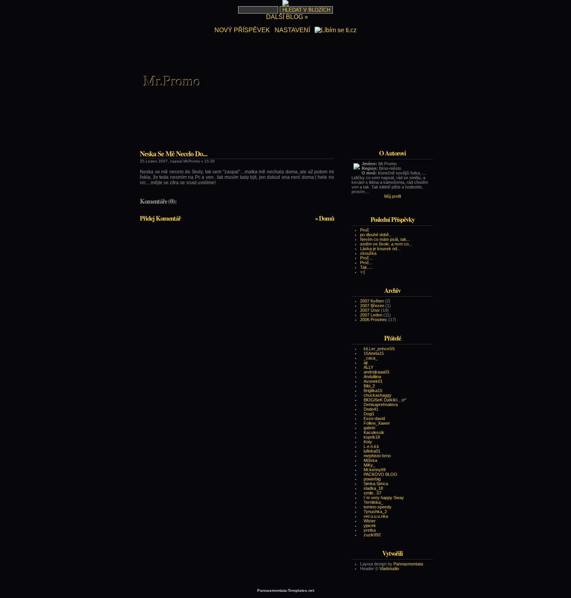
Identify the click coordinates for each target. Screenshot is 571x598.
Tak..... (366, 267)
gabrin (369, 427)
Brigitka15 (373, 390)
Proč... (366, 258)
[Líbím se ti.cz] (336, 30)
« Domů (324, 218)
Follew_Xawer (377, 423)
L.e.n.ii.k (371, 446)
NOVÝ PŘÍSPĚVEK (242, 30)
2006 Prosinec (373, 319)
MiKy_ (369, 465)
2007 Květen (372, 301)
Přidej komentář (160, 218)
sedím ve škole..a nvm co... (386, 244)
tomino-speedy (378, 507)
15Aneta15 (374, 353)
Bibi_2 (369, 386)
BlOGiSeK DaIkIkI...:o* (385, 400)
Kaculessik (374, 432)
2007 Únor (370, 310)
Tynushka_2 (375, 511)
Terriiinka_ (373, 502)
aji (365, 362)
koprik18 (372, 437)
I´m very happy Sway (384, 497)
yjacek (370, 525)
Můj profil (392, 196)
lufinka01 (372, 451)
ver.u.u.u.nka (376, 516)
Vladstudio (389, 568)
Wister (370, 520)
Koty (368, 441)
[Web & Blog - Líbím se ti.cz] (285, 4)
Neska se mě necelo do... (173, 154)
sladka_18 (373, 488)
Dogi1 (369, 413)
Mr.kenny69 (375, 469)
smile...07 (372, 493)
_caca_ (371, 358)
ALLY (368, 367)
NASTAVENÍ (292, 30)
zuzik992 (372, 534)
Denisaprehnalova (381, 404)
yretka (370, 530)
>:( (362, 272)
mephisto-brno (377, 455)
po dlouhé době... (376, 234)
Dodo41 (371, 409)
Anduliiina (372, 376)
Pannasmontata (408, 564)
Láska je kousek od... (380, 248)
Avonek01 (373, 381)
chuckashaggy (378, 395)
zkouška (368, 253)
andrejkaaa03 (376, 372)
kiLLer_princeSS (379, 348)
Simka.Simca (376, 483)
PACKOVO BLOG (380, 474)
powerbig (372, 479)
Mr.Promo (172, 80)
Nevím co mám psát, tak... (385, 239)
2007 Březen (372, 305)
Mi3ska (370, 460)
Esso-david (374, 418)
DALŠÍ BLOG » (287, 17)
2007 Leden (371, 315)
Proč (364, 230)
